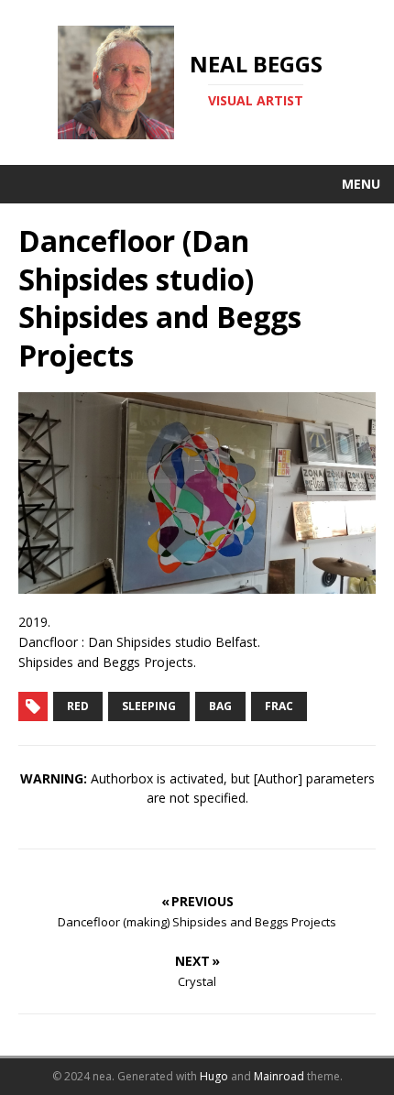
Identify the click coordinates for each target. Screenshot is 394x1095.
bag (220, 706)
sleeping (149, 706)
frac (279, 706)
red (78, 706)
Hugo (214, 1076)
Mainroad (279, 1076)
